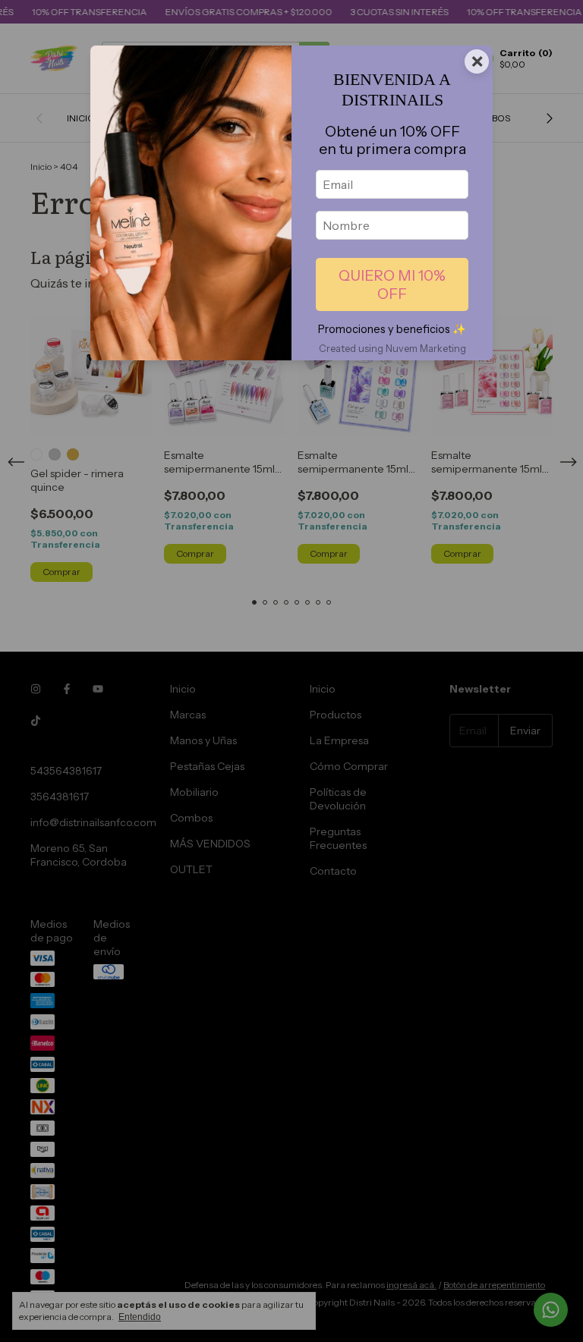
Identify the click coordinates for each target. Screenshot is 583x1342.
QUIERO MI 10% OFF (392, 284)
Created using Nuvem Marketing (392, 348)
